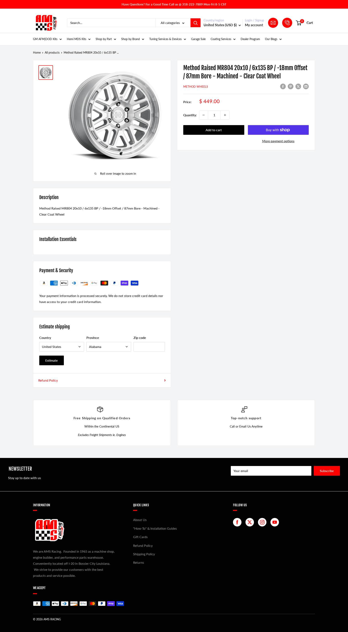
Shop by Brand (130, 39)
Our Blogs (271, 39)
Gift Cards (140, 537)
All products (52, 52)
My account (254, 25)
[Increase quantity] (225, 115)
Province (92, 337)
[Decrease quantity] (203, 115)
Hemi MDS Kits (76, 39)
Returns (138, 562)
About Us (140, 520)
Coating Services (221, 39)
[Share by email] (306, 86)
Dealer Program (250, 39)
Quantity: (190, 115)
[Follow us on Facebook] (238, 522)
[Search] (196, 22)
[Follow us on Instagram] (263, 522)
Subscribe (327, 471)
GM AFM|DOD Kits (45, 39)
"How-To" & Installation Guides (155, 528)
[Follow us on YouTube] (275, 522)
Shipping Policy (144, 554)
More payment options (278, 141)
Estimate (51, 360)
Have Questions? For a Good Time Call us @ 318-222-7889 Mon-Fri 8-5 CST (174, 4)
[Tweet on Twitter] (298, 86)
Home (37, 52)
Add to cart (214, 130)
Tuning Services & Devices (165, 39)
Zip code (140, 337)
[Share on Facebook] (283, 86)
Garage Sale (198, 39)
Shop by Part (104, 39)
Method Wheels (195, 86)
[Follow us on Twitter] (250, 522)
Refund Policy (48, 380)
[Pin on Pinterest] (290, 86)
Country (45, 337)
